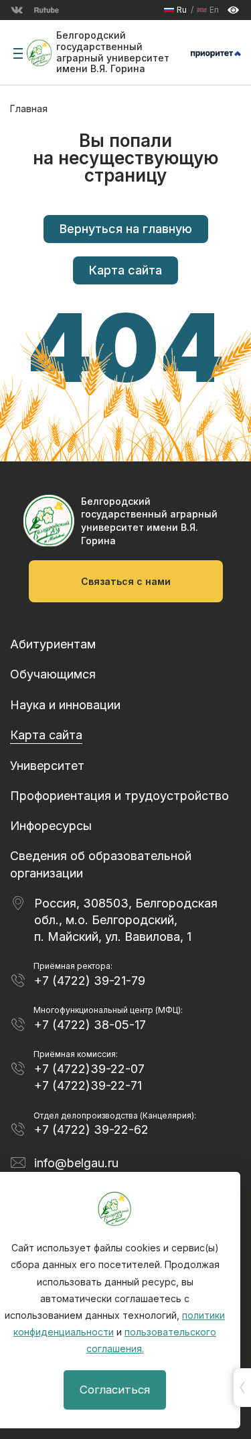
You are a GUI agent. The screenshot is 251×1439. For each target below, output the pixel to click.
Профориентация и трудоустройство (119, 796)
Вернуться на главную (126, 229)
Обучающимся (53, 674)
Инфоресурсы (51, 826)
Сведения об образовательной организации (100, 864)
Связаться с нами (126, 581)
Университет (47, 766)
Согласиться (115, 1389)
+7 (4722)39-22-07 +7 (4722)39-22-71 (89, 1077)
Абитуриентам (53, 644)
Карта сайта (125, 270)
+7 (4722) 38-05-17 (90, 1025)
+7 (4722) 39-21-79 (89, 981)
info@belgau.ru (76, 1163)
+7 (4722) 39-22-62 (91, 1129)
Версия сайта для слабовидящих (233, 10)
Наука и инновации (65, 705)
